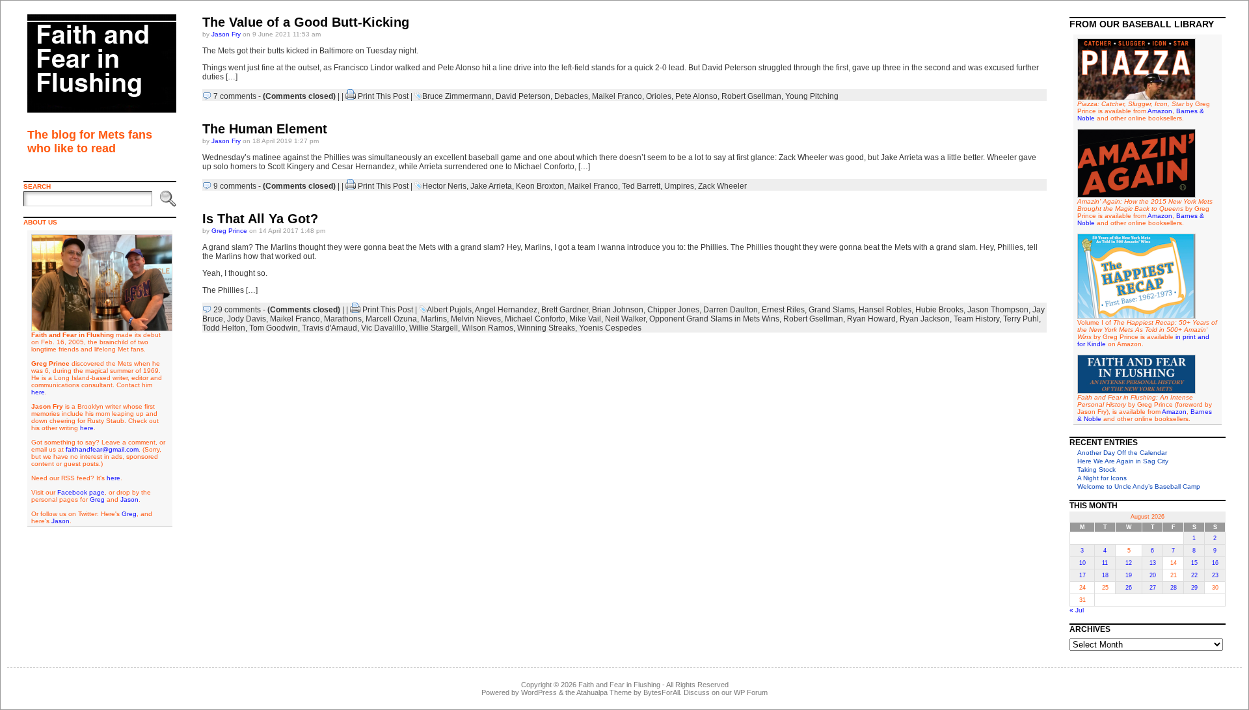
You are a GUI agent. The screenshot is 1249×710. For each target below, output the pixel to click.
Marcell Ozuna (391, 318)
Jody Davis (246, 318)
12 (1128, 563)
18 (1105, 575)
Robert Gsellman (751, 96)
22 (1194, 575)
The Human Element (264, 129)
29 (1194, 587)
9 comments (234, 186)
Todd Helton (223, 328)
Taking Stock (1096, 469)
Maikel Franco (617, 96)
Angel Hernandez (506, 309)
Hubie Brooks (939, 309)
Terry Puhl (1021, 318)
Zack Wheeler (722, 186)
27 (1152, 587)
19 (1128, 575)
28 (1173, 587)
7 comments (234, 96)
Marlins (434, 318)
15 (1194, 563)
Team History (976, 318)
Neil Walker (625, 318)
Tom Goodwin (273, 328)
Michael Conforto (535, 318)
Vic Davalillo (383, 328)
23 (1215, 575)
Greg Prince (229, 230)
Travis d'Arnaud (329, 328)
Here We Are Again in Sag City (1122, 461)
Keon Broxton (540, 186)
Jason (129, 499)
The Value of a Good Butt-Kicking (305, 22)
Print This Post (383, 96)
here (38, 392)
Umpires (679, 186)
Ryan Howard (871, 318)
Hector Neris (444, 186)
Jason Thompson (997, 309)
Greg (97, 499)
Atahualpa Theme (604, 692)
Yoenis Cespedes (610, 328)
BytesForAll (661, 692)
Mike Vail (585, 318)
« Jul (1076, 610)
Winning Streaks (546, 328)
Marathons (343, 318)
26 (1128, 587)
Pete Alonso (696, 96)
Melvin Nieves (476, 318)
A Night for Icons (1102, 478)
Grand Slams (832, 309)
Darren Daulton (730, 309)
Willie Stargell (433, 328)
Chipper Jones (673, 309)
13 (1152, 563)
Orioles (658, 96)
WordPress (539, 692)
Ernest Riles (783, 309)
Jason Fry (226, 34)
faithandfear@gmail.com (102, 449)
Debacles (571, 96)
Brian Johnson (617, 309)
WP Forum (751, 692)
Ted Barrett (641, 186)
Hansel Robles (885, 309)
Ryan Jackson (925, 318)
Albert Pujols (449, 309)
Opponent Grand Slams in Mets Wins (714, 318)
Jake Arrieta (491, 186)
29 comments (237, 309)
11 (1105, 563)
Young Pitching (812, 96)
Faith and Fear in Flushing (619, 685)
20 (1152, 575)
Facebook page (81, 492)
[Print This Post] (350, 96)
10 (1082, 563)
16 (1215, 563)
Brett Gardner (564, 309)
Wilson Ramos (487, 328)
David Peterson (523, 96)
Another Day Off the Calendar (1122, 452)
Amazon (1160, 111)
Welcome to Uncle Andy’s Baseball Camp (1138, 486)
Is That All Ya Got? (260, 219)
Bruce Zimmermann (457, 96)
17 (1082, 575)
